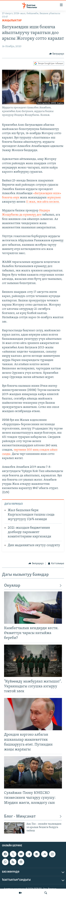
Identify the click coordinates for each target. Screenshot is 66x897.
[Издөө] (46, 893)
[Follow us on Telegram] (29, 854)
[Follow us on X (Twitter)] (13, 854)
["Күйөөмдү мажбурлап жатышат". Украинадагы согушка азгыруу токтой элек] (33, 661)
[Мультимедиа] (20, 893)
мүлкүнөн (54, 197)
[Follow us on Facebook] (5, 854)
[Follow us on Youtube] (21, 854)
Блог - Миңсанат (20, 816)
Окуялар (12, 585)
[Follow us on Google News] (36, 854)
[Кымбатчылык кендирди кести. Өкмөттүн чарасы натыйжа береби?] (33, 607)
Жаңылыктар (12, 20)
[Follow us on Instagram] (52, 854)
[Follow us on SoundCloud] (44, 854)
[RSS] (13, 862)
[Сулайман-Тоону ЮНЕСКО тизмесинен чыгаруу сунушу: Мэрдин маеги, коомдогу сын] (33, 772)
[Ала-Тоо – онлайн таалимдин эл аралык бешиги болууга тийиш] (14, 828)
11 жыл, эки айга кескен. (43, 201)
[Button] (56, 54)
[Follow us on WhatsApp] (5, 862)
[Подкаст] (21, 862)
